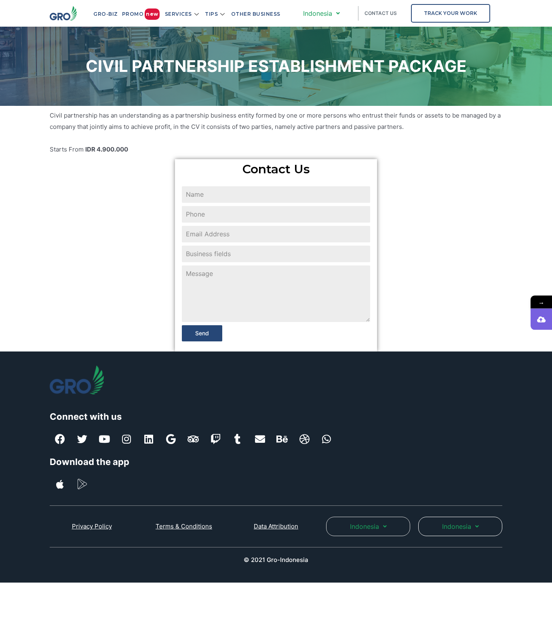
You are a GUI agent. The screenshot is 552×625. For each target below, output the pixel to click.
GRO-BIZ (105, 14)
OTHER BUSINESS (255, 14)
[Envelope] (260, 439)
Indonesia (317, 13)
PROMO (140, 14)
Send (202, 333)
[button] (450, 13)
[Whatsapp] (326, 439)
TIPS (211, 14)
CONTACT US (380, 13)
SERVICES (178, 14)
